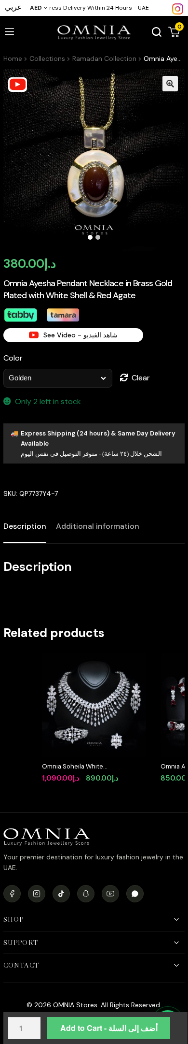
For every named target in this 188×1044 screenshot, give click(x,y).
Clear (141, 378)
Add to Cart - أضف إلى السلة (109, 1027)
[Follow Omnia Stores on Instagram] (177, 8)
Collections (47, 58)
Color (13, 358)
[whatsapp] (135, 893)
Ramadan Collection (104, 58)
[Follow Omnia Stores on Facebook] (12, 893)
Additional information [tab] (97, 526)
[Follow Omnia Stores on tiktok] (61, 893)
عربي (13, 7)
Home (12, 58)
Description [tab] (24, 526)
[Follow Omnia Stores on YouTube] (110, 893)
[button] (170, 83)
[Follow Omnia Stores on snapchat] (85, 893)
